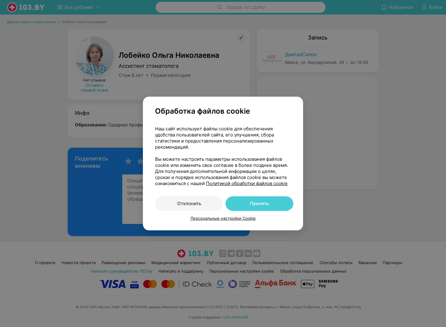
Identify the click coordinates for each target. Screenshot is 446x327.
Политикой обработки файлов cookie (247, 183)
